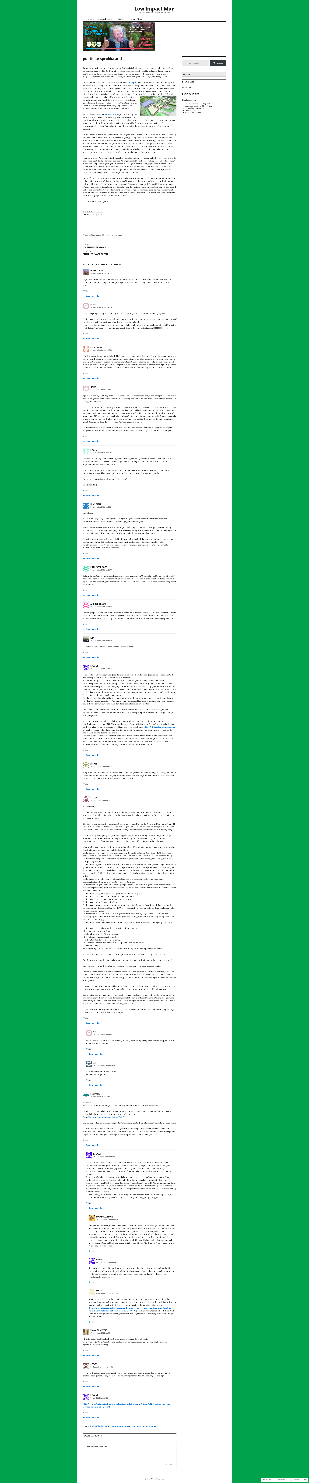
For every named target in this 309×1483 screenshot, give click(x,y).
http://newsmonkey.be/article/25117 (106, 1117)
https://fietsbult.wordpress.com (159, 727)
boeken (121, 19)
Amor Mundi (137, 19)
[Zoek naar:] (204, 75)
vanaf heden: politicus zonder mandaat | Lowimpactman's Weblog (124, 1426)
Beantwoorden (93, 296)
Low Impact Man (154, 8)
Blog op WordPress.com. (154, 1479)
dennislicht (96, 270)
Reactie (168, 1464)
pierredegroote (98, 567)
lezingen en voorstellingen (99, 19)
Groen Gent (111, 114)
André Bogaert (98, 604)
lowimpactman (116, 235)
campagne (131, 82)
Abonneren (218, 63)
